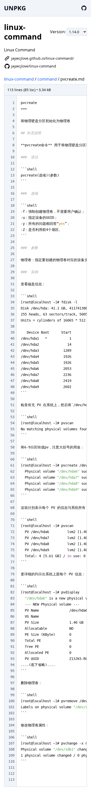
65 (12, 489)
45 (12, 369)
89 (12, 634)
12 (12, 169)
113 (11, 780)
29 (12, 272)
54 (12, 423)
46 (12, 375)
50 (12, 399)
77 (12, 562)
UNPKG (15, 8)
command (47, 79)
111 (11, 767)
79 (12, 574)
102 (11, 713)
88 (12, 628)
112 (11, 773)
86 (12, 616)
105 (11, 731)
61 (12, 465)
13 (12, 175)
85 (12, 610)
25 (12, 248)
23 (12, 236)
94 (12, 665)
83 (12, 598)
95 (12, 671)
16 (12, 193)
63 (12, 477)
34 (12, 302)
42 (12, 350)
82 (12, 592)
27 (12, 260)
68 (12, 508)
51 (12, 405)
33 (12, 296)
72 (12, 532)
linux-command (19, 79)
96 (12, 677)
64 (12, 483)
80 (12, 580)
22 (12, 230)
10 (12, 157)
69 (12, 514)
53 (12, 417)
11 (12, 163)
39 (12, 332)
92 (12, 653)
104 (11, 725)
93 (12, 659)
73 (12, 538)
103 (11, 719)
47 (12, 381)
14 (12, 181)
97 (12, 683)
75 (12, 550)
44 (12, 363)
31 (12, 284)
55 (12, 429)
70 (12, 520)
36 (12, 314)
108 (11, 749)
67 (12, 502)
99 (12, 695)
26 (12, 254)
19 (12, 211)
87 (12, 622)
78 (12, 568)
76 (12, 556)
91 (12, 647)
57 (12, 441)
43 (12, 357)
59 (12, 453)
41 (12, 344)
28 (12, 266)
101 (11, 707)
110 (11, 761)
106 (11, 737)
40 (12, 338)
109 (11, 755)
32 (12, 290)
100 (11, 701)
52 (12, 411)
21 (12, 224)
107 (11, 743)
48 (12, 387)
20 (12, 218)
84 (12, 604)
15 (12, 187)
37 (12, 320)
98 (12, 689)
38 (12, 326)
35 (12, 308)
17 (12, 199)
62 (12, 471)
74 (12, 544)
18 (12, 205)
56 (12, 435)
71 (12, 526)
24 (12, 242)
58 (12, 447)
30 (12, 278)
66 (12, 495)
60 (12, 459)
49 (12, 393)
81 (12, 586)
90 (12, 641)
